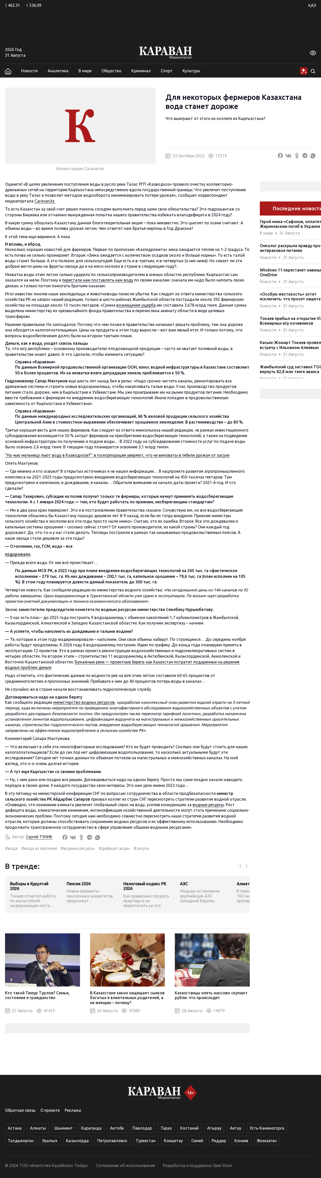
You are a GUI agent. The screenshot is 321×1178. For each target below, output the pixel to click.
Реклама (73, 1110)
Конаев (241, 1140)
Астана (15, 1128)
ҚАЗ (312, 5)
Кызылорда (77, 1140)
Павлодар (142, 1128)
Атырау (214, 1128)
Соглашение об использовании (125, 1165)
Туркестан (145, 1140)
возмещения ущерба (136, 305)
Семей (197, 1140)
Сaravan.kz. (45, 201)
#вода (11, 848)
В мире (85, 70)
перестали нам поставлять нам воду (97, 280)
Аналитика (58, 70)
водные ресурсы (208, 804)
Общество (111, 70)
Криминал (141, 70)
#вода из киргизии (39, 848)
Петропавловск (112, 1140)
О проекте (50, 1110)
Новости (29, 70)
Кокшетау (173, 1140)
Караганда (91, 1128)
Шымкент (63, 1128)
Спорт (167, 70)
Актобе (117, 1128)
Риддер (219, 1140)
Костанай (189, 1128)
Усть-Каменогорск (267, 1128)
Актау (235, 1128)
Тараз (166, 1128)
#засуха (141, 848)
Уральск (49, 1140)
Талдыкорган (21, 1140)
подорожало (17, 554)
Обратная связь (20, 1110)
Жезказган (267, 1140)
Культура (191, 70)
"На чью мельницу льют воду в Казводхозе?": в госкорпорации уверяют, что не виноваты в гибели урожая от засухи (117, 455)
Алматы (38, 1128)
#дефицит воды (114, 848)
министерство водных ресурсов (84, 702)
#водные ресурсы (78, 848)
